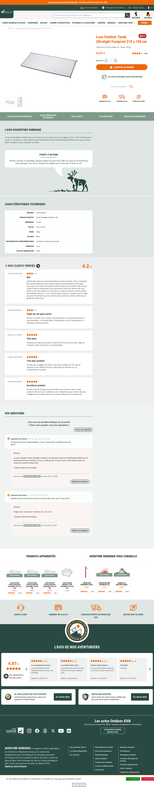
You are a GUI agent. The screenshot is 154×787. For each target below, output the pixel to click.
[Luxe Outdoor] (142, 36)
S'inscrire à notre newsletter (112, 730)
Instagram (29, 731)
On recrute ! (75, 755)
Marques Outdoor (127, 747)
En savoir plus (63, 696)
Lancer (127, 15)
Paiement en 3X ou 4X (105, 101)
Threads (45, 731)
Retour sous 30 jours (139, 101)
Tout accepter (134, 779)
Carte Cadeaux (126, 768)
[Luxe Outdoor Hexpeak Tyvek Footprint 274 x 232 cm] (67, 579)
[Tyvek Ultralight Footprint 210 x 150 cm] (10, 102)
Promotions (125, 751)
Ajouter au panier (124, 67)
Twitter (53, 731)
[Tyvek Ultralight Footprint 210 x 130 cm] (15, 579)
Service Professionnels (104, 766)
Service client (20, 614)
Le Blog (14, 731)
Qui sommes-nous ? (78, 747)
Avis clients (99, 770)
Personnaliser (79, 784)
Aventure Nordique (18, 748)
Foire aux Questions (103, 751)
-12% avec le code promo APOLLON (62, 2)
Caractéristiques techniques (48, 116)
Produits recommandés (135, 116)
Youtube (61, 731)
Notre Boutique (101, 755)
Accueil (10, 28)
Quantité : (100, 60)
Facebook (37, 731)
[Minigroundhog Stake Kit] (104, 578)
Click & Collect (101, 758)
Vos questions (106, 116)
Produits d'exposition (129, 764)
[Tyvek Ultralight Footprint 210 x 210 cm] (50, 579)
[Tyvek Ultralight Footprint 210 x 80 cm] (32, 579)
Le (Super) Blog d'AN (78, 751)
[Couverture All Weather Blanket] (122, 578)
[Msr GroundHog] (87, 578)
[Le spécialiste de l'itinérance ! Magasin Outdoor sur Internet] (6, 11)
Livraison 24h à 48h (121, 101)
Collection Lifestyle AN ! (130, 772)
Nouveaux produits (128, 755)
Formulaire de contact (104, 747)
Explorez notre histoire (16, 766)
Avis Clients (77, 116)
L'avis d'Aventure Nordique (19, 116)
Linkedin (69, 731)
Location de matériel (103, 762)
